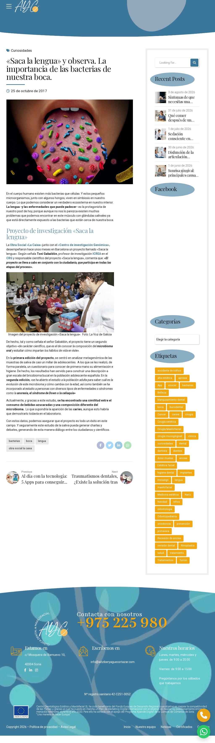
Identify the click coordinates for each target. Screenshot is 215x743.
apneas (182, 378)
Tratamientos (165, 560)
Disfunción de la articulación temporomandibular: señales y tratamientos (183, 154)
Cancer (161, 414)
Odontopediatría (167, 516)
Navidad (162, 501)
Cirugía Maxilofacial (169, 429)
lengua (42, 441)
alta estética (164, 378)
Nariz (188, 494)
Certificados (184, 727)
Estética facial (165, 465)
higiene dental (165, 472)
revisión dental (166, 545)
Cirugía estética (166, 421)
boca (29, 441)
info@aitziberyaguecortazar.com (113, 662)
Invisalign (163, 480)
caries (175, 414)
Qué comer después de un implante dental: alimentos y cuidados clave (181, 117)
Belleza (161, 392)
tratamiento (177, 552)
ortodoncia (164, 523)
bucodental (176, 407)
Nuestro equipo (146, 727)
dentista (162, 450)
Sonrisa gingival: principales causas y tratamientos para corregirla (183, 172)
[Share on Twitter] (109, 445)
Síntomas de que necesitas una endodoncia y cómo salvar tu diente (183, 99)
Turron (183, 560)
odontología (164, 509)
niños (176, 501)
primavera (163, 531)
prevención (183, 523)
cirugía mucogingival (169, 436)
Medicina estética (168, 494)
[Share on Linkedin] (118, 445)
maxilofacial (164, 487)
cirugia (189, 414)
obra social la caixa (20, 448)
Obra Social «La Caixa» (26, 245)
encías (183, 458)
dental (182, 443)
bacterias (14, 441)
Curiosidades (21, 50)
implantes (186, 472)
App (159, 385)
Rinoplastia (187, 545)
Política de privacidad (44, 727)
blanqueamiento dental (171, 399)
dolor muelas (165, 458)
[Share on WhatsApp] (127, 445)
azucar (172, 385)
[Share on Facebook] (100, 445)
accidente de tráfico (169, 370)
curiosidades (165, 443)
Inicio (127, 727)
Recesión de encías (169, 538)
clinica (192, 436)
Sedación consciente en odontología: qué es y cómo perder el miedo (183, 136)
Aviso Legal (68, 727)
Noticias (166, 727)
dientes (177, 450)
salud (160, 552)
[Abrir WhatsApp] (203, 731)
